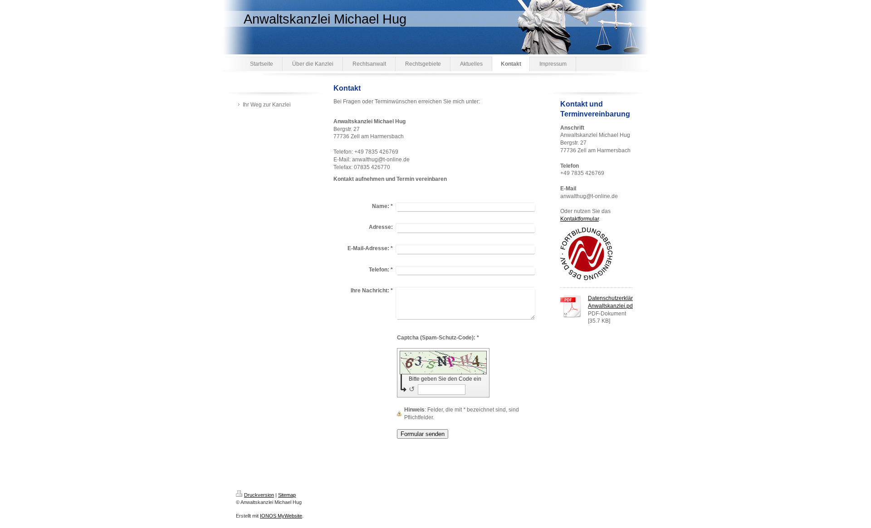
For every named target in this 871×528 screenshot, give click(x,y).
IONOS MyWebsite (281, 515)
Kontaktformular (579, 219)
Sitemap (287, 495)
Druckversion (259, 495)
